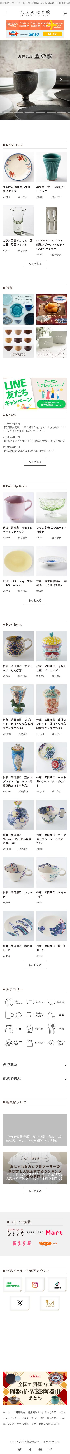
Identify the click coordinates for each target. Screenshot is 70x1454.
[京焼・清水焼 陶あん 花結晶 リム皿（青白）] (51, 561)
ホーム (6, 1412)
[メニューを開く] (8, 13)
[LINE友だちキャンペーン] (35, 393)
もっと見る (35, 263)
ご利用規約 (19, 1412)
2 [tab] (8, 112)
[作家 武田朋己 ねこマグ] (18, 872)
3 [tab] (18, 112)
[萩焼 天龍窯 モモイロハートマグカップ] (18, 507)
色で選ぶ (10, 1064)
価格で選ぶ (12, 1079)
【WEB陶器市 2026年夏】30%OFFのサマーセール (29, 451)
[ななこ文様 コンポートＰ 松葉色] (51, 507)
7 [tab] (61, 112)
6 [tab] (51, 112)
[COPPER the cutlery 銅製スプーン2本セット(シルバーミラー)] (51, 220)
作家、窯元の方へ (49, 1418)
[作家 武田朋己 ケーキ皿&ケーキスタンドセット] (51, 757)
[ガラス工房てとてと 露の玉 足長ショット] (18, 220)
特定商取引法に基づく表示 (42, 1412)
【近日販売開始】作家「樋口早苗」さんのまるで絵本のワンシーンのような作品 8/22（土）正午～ (34, 429)
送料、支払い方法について (46, 1424)
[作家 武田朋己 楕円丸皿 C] (51, 926)
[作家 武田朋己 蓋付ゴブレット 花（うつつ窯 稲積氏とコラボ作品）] (51, 699)
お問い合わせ (29, 1418)
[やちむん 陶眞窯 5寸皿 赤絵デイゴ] (18, 167)
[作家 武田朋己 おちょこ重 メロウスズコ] (51, 646)
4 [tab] (29, 112)
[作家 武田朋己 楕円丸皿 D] (18, 926)
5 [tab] (40, 112)
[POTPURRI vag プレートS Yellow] (18, 561)
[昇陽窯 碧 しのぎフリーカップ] (51, 167)
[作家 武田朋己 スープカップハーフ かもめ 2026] (51, 815)
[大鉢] (51, 309)
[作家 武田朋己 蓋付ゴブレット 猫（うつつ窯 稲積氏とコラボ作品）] (18, 757)
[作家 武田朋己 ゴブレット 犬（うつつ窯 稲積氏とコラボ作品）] (18, 699)
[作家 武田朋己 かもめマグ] (51, 872)
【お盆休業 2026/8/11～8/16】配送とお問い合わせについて (34, 441)
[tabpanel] (35, 80)
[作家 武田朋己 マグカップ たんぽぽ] (18, 646)
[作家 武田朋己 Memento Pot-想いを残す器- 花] (18, 815)
